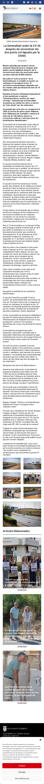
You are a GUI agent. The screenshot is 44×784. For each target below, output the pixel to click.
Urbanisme (33, 41)
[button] (40, 740)
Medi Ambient (23, 41)
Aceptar (22, 766)
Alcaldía (15, 41)
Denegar (22, 772)
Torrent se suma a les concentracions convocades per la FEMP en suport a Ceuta (22, 582)
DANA (9, 41)
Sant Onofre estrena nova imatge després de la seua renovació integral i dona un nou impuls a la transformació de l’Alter (22, 692)
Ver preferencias (22, 778)
